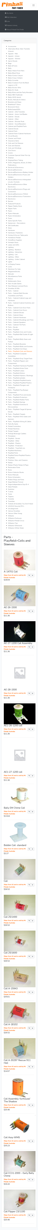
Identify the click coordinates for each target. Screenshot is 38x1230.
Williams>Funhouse (15, 518)
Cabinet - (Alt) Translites (16, 112)
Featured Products (14, 204)
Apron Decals (12, 61)
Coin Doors (12, 150)
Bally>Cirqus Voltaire (15, 78)
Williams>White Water (16, 528)
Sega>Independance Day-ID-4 (18, 484)
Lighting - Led (12, 254)
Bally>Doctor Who (14, 88)
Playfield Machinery (14, 450)
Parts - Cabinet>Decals (16, 312)
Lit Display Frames (14, 264)
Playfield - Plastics (14, 443)
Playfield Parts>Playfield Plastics (19, 455)
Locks (10, 267)
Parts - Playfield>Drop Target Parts (20, 358)
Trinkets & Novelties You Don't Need (20, 504)
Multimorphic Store (14, 281)
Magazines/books (14, 271)
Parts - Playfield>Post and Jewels (19, 395)
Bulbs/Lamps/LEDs (14, 109)
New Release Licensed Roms (18, 286)
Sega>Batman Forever (15, 482)
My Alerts (9, 13)
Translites (11, 501)
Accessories (12, 46)
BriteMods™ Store (14, 104)
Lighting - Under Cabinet (16, 259)
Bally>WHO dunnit (14, 97)
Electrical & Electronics (16, 167)
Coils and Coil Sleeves (15, 143)
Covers (10, 153)
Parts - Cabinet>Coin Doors (17, 310)
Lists (8, 21)
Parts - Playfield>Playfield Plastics (20, 383)
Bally (9, 68)
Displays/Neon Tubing (15, 160)
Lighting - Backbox (14, 250)
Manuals (11, 274)
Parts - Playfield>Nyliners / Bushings (20, 375)
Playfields (11, 458)
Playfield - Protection (15, 446)
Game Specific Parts (15, 221)
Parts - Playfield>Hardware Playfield (20, 366)
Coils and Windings (14, 148)
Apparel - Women (14, 59)
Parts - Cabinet (13, 291)
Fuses (10, 218)
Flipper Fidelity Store (15, 206)
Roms (10, 470)
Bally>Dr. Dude (13, 90)
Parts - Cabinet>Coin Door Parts (19, 308)
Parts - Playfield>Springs (16, 402)
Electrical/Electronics (15, 170)
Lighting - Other (13, 257)
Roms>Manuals (13, 475)
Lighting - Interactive (15, 252)
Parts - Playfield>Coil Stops (17, 349)
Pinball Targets (13, 431)
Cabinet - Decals (13, 117)
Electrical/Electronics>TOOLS (18, 194)
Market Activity (12, 25)
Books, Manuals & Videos (17, 100)
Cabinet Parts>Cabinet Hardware (19, 133)
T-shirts (10, 492)
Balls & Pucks (12, 66)
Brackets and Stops (14, 102)
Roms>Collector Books (16, 472)
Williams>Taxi (13, 523)
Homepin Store (13, 242)
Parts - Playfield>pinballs (16, 378)
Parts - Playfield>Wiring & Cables (19, 421)
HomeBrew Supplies (15, 240)
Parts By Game (13, 424)
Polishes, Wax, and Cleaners (18, 460)
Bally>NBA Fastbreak (15, 95)
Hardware (11, 230)
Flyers (10, 211)
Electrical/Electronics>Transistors (19, 196)
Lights (10, 262)
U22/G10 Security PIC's (16, 506)
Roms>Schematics (14, 477)
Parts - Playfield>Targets (16, 414)
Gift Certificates (13, 225)
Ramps (10, 463)
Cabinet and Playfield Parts (17, 126)
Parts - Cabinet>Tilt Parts (17, 325)
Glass (10, 228)
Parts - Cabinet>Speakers (17, 322)
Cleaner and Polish (14, 138)
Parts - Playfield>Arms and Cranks (20, 332)
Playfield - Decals (14, 438)
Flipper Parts (12, 208)
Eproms (10, 201)
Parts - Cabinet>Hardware (17, 317)
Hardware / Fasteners (15, 233)
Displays (11, 158)
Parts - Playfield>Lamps (16, 371)
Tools (10, 494)
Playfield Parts (13, 453)
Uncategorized (13, 508)
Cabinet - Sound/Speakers (17, 124)
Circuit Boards (13, 136)
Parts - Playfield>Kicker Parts (18, 368)
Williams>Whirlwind (15, 526)
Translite (11, 499)
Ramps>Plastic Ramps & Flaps (18, 465)
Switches (11, 489)
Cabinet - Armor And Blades (17, 114)
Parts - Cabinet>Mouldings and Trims (20, 320)
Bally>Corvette (13, 80)
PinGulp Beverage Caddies (17, 434)
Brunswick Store (13, 107)
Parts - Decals (13, 327)
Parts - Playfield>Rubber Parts (18, 400)
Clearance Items (13, 141)
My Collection (12, 17)
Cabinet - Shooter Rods (16, 121)
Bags (10, 63)
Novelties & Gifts (14, 288)
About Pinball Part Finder (15, 29)
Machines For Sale (14, 269)
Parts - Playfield (13, 329)
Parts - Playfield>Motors (16, 373)
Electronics (12, 199)
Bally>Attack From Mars (16, 71)
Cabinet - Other (13, 119)
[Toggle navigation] (33, 5)
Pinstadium (11, 436)
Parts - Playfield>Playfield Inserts (19, 380)
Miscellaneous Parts (15, 276)
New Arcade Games (15, 284)
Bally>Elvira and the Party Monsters (20, 92)
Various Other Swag (15, 513)
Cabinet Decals (13, 129)
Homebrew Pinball (14, 238)
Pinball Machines (14, 429)
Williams (11, 516)
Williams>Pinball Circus (16, 521)
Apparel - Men (13, 54)
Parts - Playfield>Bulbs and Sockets (20, 346)
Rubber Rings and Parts (16, 480)
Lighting (11, 247)
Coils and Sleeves (14, 146)
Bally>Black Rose (14, 73)
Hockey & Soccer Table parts (18, 235)
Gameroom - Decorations (16, 223)
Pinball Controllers (14, 426)
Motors (10, 279)
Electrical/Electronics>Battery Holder (20, 172)
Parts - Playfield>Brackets (17, 344)
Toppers (11, 496)
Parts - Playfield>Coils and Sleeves (20, 351)
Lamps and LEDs (13, 245)
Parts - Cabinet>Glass (15, 315)
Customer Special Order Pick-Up (19, 155)
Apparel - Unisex (14, 56)
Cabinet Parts (12, 131)
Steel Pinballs (12, 487)
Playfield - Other (13, 441)
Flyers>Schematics (14, 216)
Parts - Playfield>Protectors (17, 397)
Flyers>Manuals (13, 213)
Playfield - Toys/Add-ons (16, 448)
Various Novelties (14, 511)
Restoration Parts (14, 467)
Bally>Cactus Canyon (15, 75)
